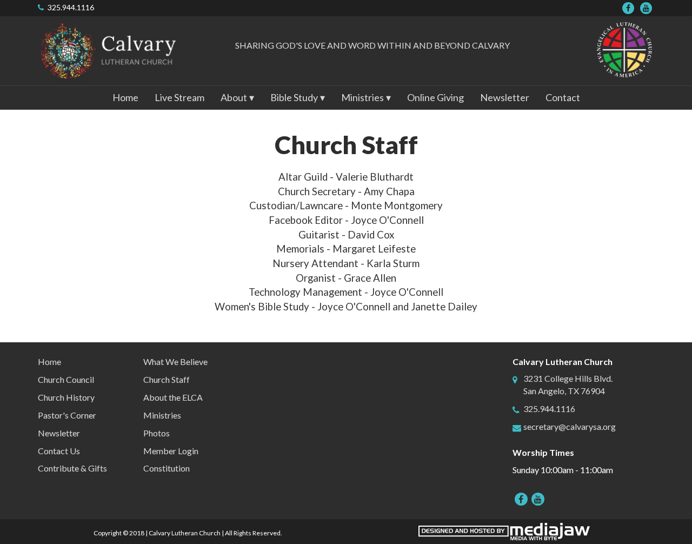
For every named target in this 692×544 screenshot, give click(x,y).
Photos (156, 433)
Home (125, 97)
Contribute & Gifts (72, 468)
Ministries (162, 415)
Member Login (170, 451)
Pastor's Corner (67, 415)
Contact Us (59, 451)
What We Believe (175, 361)
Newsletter (504, 97)
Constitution (166, 468)
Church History (66, 397)
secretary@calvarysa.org (569, 426)
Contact (562, 97)
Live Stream (179, 97)
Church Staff (166, 379)
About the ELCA (173, 397)
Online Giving (435, 97)
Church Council (66, 379)
